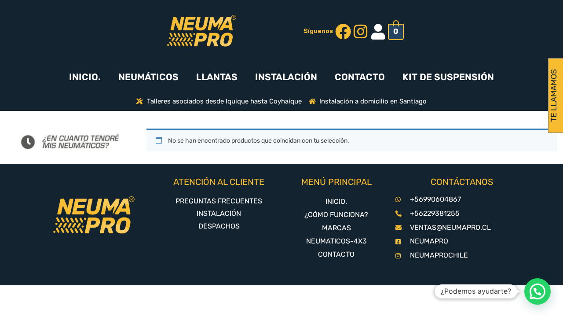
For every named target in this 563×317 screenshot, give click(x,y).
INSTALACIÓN (286, 76)
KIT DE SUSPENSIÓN (448, 76)
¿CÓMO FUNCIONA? (336, 214)
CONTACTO (360, 76)
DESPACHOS (219, 226)
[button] (537, 291)
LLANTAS (217, 76)
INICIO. (85, 76)
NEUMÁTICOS (148, 76)
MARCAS (336, 228)
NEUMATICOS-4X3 (336, 241)
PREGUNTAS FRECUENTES (218, 201)
